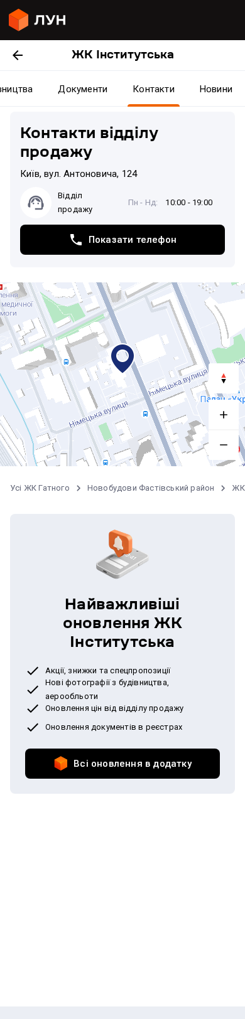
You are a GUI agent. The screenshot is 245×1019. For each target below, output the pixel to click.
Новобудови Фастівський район (151, 488)
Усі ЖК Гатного (40, 488)
